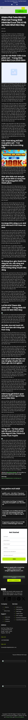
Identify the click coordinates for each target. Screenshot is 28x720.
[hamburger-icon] (23, 8)
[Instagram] (19, 4)
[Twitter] (12, 4)
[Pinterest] (19, 599)
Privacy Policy (9, 717)
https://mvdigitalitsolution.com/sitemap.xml (11, 478)
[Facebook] (9, 4)
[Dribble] (17, 4)
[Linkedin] (9, 599)
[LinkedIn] (14, 4)
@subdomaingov (12, 472)
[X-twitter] (23, 599)
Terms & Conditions (19, 717)
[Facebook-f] (4, 599)
